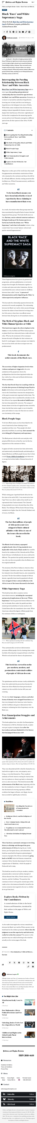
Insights (27, 1026)
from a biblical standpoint (15, 457)
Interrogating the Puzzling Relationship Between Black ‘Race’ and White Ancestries (18, 137)
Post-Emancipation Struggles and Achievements (16, 157)
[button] (4, 2)
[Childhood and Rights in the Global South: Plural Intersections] (30, 1035)
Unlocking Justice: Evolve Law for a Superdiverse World (12, 1024)
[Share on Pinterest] (13, 31)
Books (4, 9)
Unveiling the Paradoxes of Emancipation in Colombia (24, 808)
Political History (27, 952)
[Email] (22, 31)
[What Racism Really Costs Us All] (30, 1002)
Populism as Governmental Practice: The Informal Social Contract (17, 829)
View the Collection (10, 917)
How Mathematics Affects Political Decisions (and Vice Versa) (12, 1012)
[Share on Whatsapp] (16, 31)
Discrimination (16, 952)
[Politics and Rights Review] (17, 2)
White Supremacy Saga (14, 152)
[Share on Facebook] (7, 31)
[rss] (18, 1104)
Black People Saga (12, 149)
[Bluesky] (18, 1099)
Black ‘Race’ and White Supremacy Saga (15, 89)
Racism (4, 955)
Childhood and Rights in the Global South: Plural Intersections (11, 1035)
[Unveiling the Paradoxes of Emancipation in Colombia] (9, 808)
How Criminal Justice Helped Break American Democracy (17, 823)
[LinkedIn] (18, 1094)
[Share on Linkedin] (19, 31)
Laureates (28, 1004)
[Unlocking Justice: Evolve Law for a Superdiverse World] (30, 1025)
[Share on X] (10, 31)
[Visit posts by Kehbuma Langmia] (4, 974)
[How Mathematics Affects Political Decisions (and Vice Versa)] (30, 1012)
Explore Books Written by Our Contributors (15, 163)
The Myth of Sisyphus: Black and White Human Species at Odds (18, 144)
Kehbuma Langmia (12, 38)
